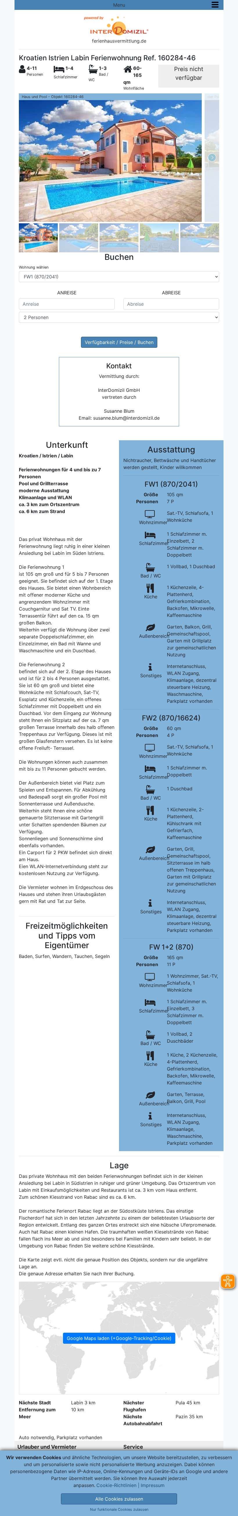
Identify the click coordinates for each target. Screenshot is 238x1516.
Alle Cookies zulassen (119, 1499)
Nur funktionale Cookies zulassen (119, 1509)
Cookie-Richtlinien (116, 1485)
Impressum (153, 1485)
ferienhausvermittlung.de (119, 41)
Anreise (67, 293)
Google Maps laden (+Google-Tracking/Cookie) (119, 1338)
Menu (119, 5)
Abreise (171, 293)
